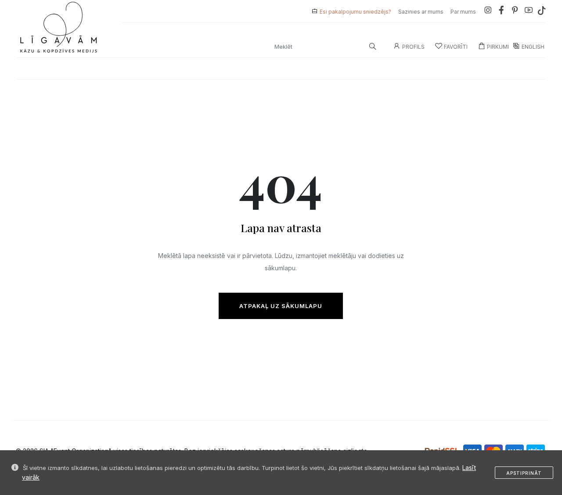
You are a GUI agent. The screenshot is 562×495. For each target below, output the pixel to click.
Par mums (463, 11)
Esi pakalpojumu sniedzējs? (355, 11)
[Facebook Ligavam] (501, 11)
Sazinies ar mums (420, 11)
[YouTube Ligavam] (528, 11)
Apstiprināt (524, 473)
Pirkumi (498, 46)
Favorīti (456, 46)
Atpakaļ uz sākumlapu (280, 305)
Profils (413, 46)
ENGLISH (533, 46)
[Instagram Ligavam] (488, 11)
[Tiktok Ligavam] (541, 11)
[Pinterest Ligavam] (515, 11)
